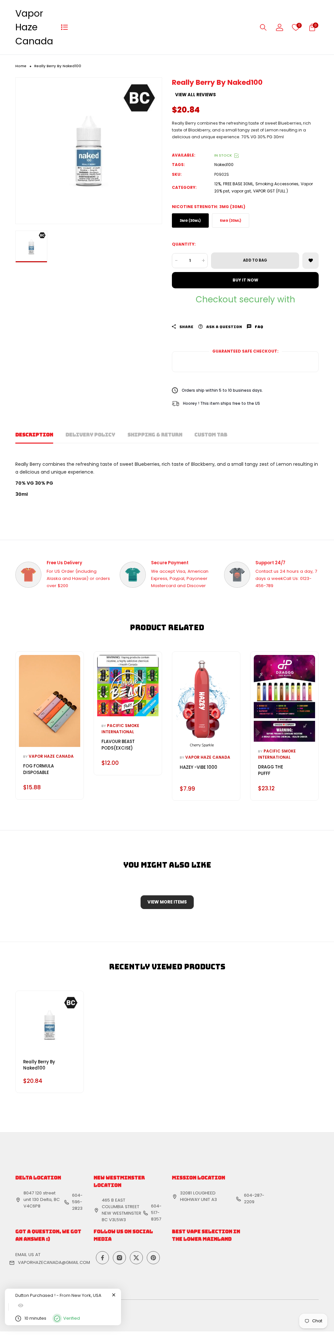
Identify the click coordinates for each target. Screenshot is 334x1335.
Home (20, 65)
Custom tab (210, 435)
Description (34, 435)
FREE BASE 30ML (238, 184)
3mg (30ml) (190, 220)
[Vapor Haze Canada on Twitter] (136, 1257)
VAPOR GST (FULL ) (270, 191)
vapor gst (241, 191)
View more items (167, 902)
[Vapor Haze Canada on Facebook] (102, 1257)
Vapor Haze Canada (34, 27)
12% (217, 184)
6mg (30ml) (230, 220)
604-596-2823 (77, 1201)
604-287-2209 (254, 1198)
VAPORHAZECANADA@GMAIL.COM (54, 1262)
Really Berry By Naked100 (39, 1065)
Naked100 (224, 164)
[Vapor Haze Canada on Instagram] (119, 1257)
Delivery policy (90, 435)
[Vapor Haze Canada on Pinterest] (153, 1257)
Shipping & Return (155, 435)
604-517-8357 (156, 1212)
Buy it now (245, 280)
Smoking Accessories (276, 184)
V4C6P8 (31, 1206)
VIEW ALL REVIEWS (195, 95)
